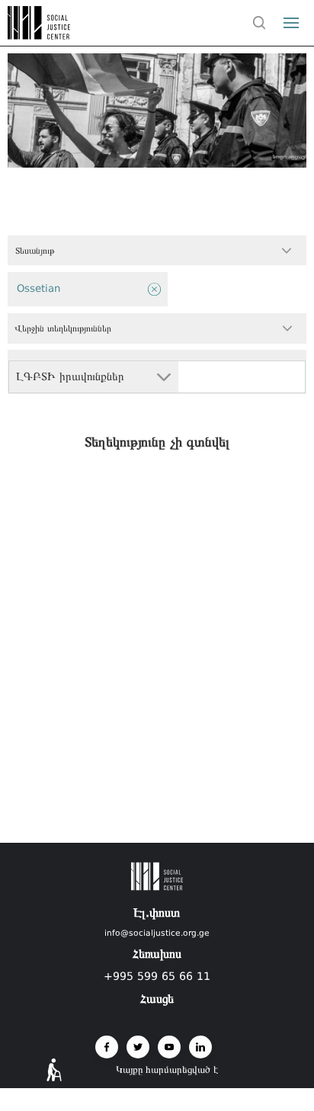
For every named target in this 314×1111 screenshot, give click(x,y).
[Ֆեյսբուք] (106, 1047)
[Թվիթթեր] (138, 1047)
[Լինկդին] (200, 1047)
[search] (259, 23)
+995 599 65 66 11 (157, 976)
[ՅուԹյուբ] (169, 1047)
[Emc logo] (39, 35)
